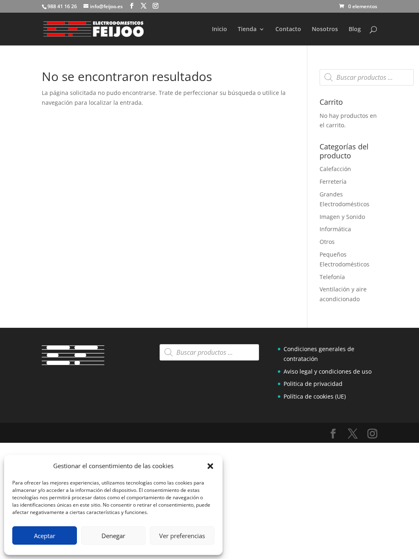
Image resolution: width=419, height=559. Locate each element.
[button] (210, 466)
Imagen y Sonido (342, 217)
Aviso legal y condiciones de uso (328, 371)
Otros (327, 242)
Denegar (113, 536)
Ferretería (333, 181)
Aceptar (44, 536)
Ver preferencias (182, 536)
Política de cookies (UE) (315, 396)
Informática (335, 229)
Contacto (288, 29)
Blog (355, 29)
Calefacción (335, 169)
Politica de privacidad (313, 384)
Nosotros (325, 29)
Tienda (247, 29)
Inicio (219, 29)
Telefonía (332, 277)
